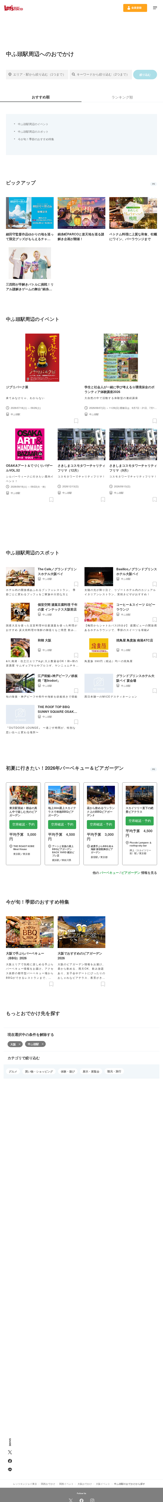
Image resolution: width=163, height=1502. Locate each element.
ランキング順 (122, 97)
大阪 (13, 1044)
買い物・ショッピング (39, 1071)
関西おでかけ (48, 1483)
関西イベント (66, 1483)
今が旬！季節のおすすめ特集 (36, 139)
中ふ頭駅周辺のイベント (33, 124)
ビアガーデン (130, 872)
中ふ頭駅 (33, 1044)
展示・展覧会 (91, 1071)
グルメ (13, 1071)
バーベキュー (109, 872)
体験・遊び (68, 1071)
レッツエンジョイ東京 (25, 1483)
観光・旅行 (114, 1071)
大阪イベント (103, 1483)
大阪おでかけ (85, 1483)
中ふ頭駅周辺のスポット (33, 131)
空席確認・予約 (23, 824)
